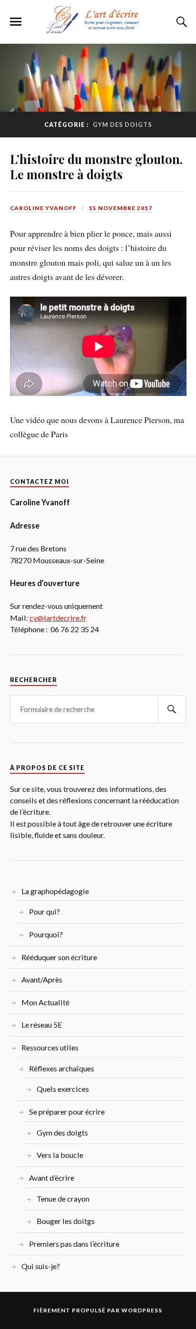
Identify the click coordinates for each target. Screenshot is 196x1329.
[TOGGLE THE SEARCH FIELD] (180, 22)
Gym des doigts (62, 1132)
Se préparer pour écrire (67, 1111)
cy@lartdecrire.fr (58, 617)
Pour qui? (44, 911)
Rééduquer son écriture (59, 957)
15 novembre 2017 (120, 208)
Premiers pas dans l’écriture (74, 1243)
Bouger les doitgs (66, 1220)
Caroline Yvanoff (43, 208)
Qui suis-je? (40, 1266)
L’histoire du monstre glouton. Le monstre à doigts (96, 166)
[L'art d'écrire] (98, 29)
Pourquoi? (46, 934)
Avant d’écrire (51, 1177)
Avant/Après (41, 979)
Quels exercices (63, 1088)
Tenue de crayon (63, 1198)
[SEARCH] (171, 709)
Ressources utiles (49, 1047)
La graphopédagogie (55, 891)
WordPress (141, 1310)
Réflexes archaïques (61, 1068)
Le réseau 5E (41, 1024)
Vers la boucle (60, 1154)
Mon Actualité (45, 1002)
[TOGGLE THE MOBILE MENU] (15, 22)
